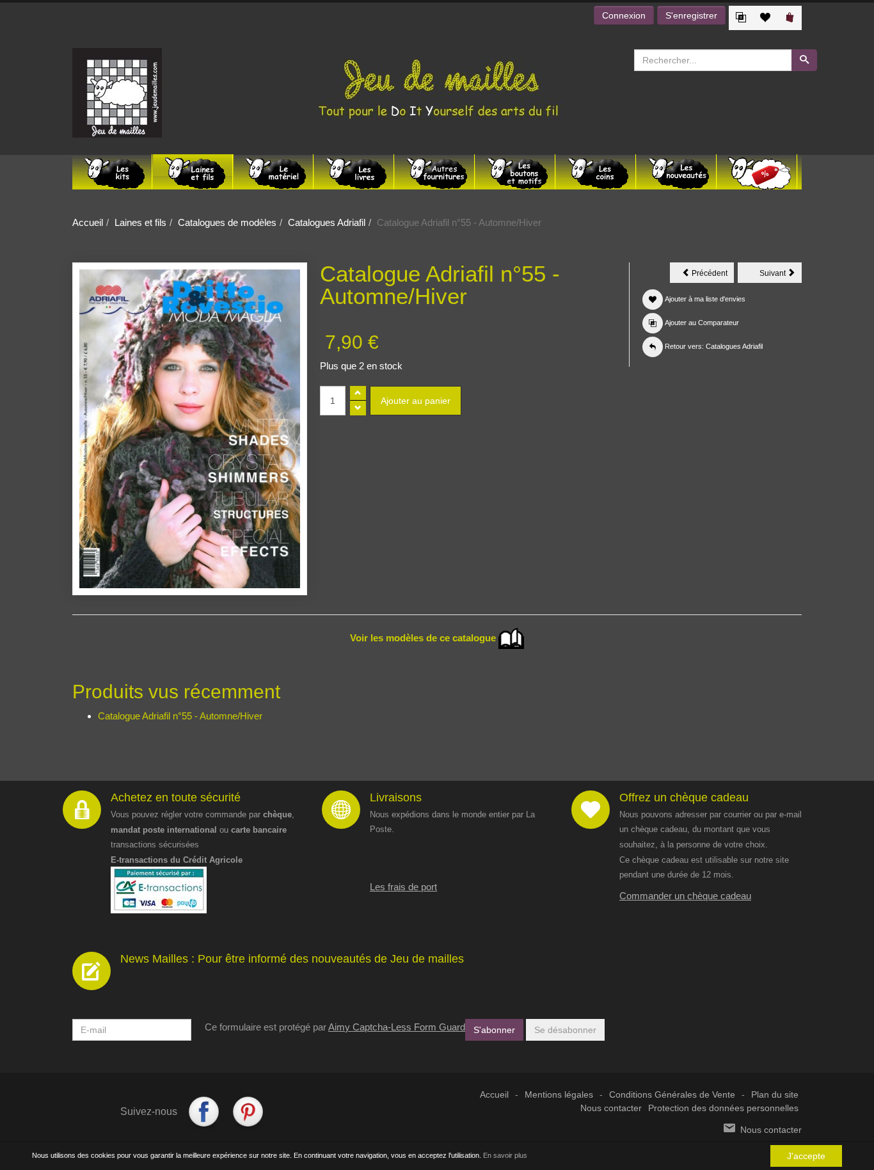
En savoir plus (505, 1155)
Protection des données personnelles (723, 1108)
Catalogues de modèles (227, 222)
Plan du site (775, 1095)
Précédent (712, 275)
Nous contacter (611, 1108)
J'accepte (806, 1156)
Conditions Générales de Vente (672, 1095)
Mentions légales (559, 1095)
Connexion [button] (624, 15)
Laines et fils (140, 222)
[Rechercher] (804, 60)
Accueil (87, 222)
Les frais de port (403, 886)
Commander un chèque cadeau (685, 895)
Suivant (780, 275)
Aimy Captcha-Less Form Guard (396, 1027)
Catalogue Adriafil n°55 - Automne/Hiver (180, 715)
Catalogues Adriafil (326, 222)
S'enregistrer (691, 15)
